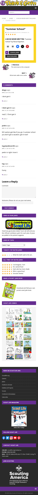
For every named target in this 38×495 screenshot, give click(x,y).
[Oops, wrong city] (27, 318)
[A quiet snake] (27, 337)
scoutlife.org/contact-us (11, 450)
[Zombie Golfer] (10, 324)
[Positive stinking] (10, 343)
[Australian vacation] (19, 311)
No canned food (18, 267)
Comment (5, 186)
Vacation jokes (12, 56)
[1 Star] (6, 34)
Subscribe (5, 397)
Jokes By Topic (8, 240)
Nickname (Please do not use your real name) (16, 200)
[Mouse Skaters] (19, 350)
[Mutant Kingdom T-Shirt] (19, 337)
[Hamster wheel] (10, 311)
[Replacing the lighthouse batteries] (19, 331)
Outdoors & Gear (7, 385)
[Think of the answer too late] (27, 356)
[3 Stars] (11, 34)
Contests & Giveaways (8, 394)
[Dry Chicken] (10, 337)
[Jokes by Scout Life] (19, 5)
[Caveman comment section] (10, 350)
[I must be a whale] (27, 324)
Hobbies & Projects (7, 388)
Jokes (11, 18)
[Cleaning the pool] (27, 311)
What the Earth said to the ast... (23, 255)
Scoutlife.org (5, 375)
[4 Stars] (13, 34)
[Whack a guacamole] (10, 331)
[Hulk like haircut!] (19, 343)
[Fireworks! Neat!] (19, 356)
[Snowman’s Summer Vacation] (10, 318)
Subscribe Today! (19, 427)
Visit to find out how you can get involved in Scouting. (19, 482)
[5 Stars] (15, 34)
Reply (5, 101)
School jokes (14, 52)
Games (4, 378)
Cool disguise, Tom (19, 265)
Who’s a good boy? (19, 271)
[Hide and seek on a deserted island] (27, 343)
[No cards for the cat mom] (10, 356)
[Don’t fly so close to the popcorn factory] (19, 324)
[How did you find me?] (27, 331)
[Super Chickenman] (27, 350)
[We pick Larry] (19, 318)
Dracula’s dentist (18, 273)
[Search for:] (19, 12)
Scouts (4, 391)
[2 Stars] (8, 34)
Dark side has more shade (21, 269)
